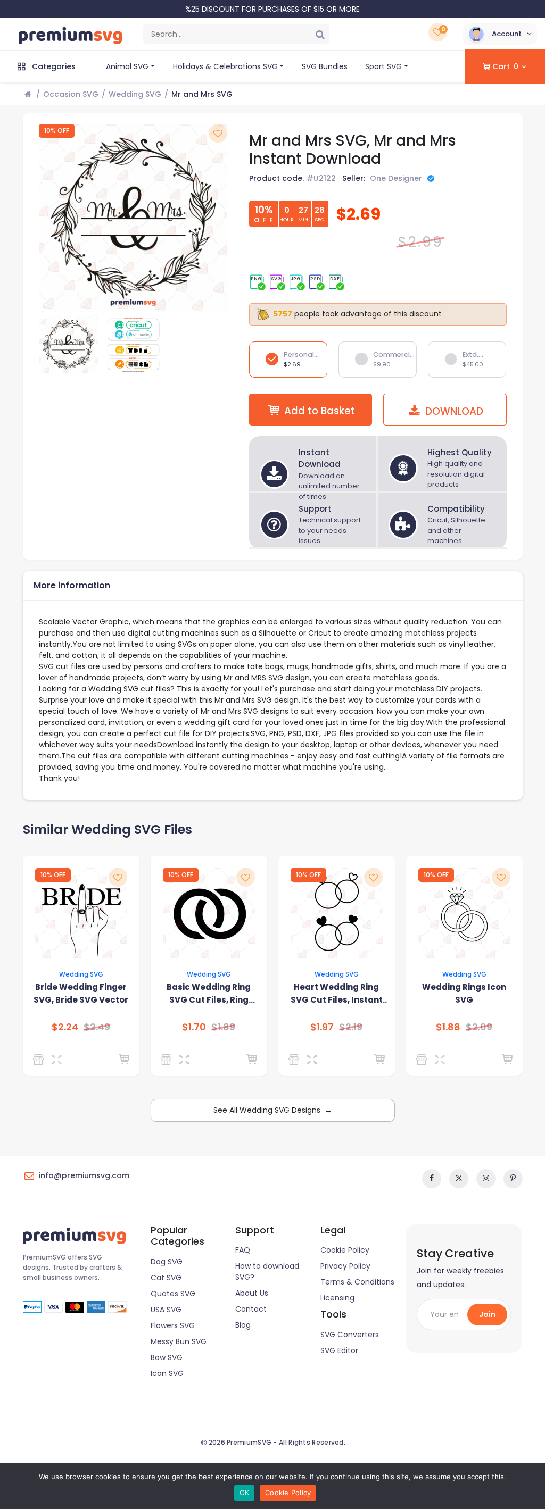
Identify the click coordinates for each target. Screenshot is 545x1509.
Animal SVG (127, 66)
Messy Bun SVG (179, 1341)
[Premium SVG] (40, 1060)
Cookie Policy (344, 1250)
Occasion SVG (70, 94)
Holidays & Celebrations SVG (225, 66)
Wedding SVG (135, 94)
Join (487, 1314)
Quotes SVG (173, 1293)
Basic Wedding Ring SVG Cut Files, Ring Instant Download (209, 993)
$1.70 (194, 1027)
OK (245, 1492)
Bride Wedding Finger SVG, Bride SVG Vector (81, 993)
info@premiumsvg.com (84, 1175)
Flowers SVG (173, 1325)
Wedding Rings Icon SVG (464, 993)
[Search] (320, 34)
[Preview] (58, 1060)
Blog (243, 1325)
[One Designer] (168, 1060)
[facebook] (431, 1178)
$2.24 (65, 1027)
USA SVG (166, 1309)
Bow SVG (167, 1357)
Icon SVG (167, 1373)
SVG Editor (339, 1350)
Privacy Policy (345, 1266)
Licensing (337, 1298)
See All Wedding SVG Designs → (272, 1110)
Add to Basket (319, 411)
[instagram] (486, 1178)
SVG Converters (349, 1334)
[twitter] (458, 1178)
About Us (251, 1293)
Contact (251, 1309)
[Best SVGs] (423, 1060)
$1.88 (448, 1027)
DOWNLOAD (453, 411)
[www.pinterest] (513, 1178)
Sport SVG (383, 66)
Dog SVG (167, 1261)
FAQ (242, 1250)
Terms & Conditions (357, 1282)
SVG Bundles (325, 66)
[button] (500, 34)
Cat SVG (166, 1277)
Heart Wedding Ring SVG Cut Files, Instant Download (337, 993)
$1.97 (322, 1027)
